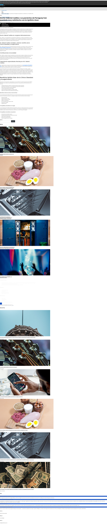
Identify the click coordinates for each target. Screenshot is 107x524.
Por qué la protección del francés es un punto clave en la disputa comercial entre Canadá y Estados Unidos (18, 282)
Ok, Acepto (1, 4)
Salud (1, 15)
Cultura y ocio (4, 291)
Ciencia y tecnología (5, 290)
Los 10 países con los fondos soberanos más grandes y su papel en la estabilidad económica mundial (17, 489)
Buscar (1, 119)
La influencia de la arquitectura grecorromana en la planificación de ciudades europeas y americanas (6, 217)
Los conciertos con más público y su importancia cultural (6, 277)
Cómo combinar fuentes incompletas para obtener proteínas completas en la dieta (7, 188)
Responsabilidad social (5, 293)
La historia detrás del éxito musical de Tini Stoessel (10, 283)
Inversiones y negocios (5, 292)
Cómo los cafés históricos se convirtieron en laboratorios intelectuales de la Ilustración (7, 248)
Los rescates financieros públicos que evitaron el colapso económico (12, 284)
